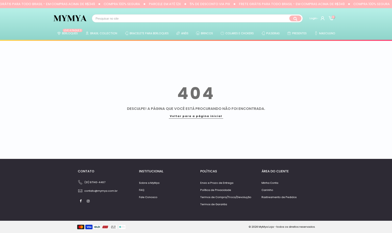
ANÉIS (184, 33)
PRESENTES (299, 33)
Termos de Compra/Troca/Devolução (225, 197)
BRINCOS (207, 33)
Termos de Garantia (213, 204)
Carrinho (267, 190)
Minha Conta (270, 183)
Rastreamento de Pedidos (279, 197)
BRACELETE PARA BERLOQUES (149, 33)
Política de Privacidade (215, 190)
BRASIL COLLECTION (103, 33)
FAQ (141, 190)
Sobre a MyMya (149, 183)
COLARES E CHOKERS (239, 33)
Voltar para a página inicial (196, 116)
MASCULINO (327, 33)
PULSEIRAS (273, 33)
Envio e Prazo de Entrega (216, 183)
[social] (81, 201)
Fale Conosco (148, 197)
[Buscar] (295, 18)
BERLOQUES (71, 32)
